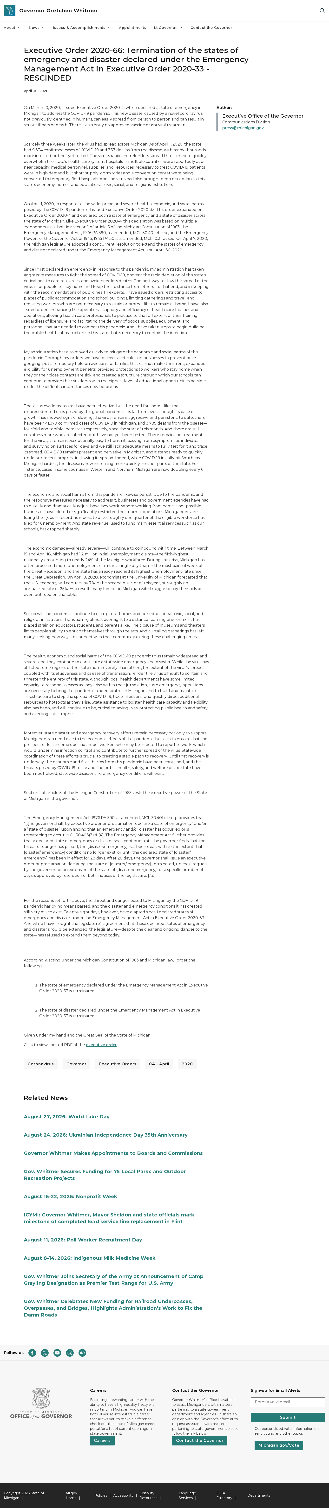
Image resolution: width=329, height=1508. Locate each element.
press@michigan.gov (243, 128)
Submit (288, 1417)
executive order (101, 1045)
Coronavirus (41, 1064)
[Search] (322, 11)
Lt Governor (165, 27)
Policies (100, 1495)
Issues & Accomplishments (79, 27)
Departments (258, 1495)
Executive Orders (118, 1064)
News (34, 27)
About (9, 27)
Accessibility (123, 1495)
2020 (187, 1064)
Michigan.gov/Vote (278, 1445)
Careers (102, 1440)
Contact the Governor (211, 27)
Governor (76, 1064)
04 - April (159, 1064)
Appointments (132, 27)
